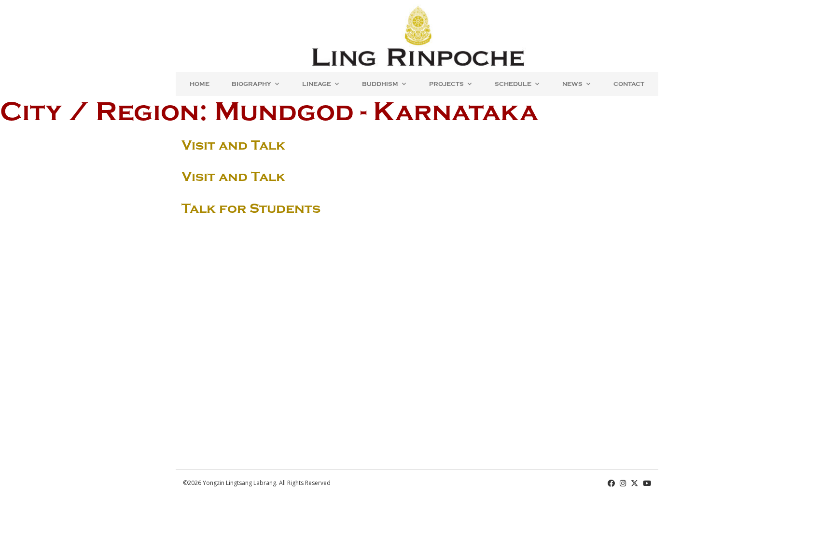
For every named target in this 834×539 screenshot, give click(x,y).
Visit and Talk (233, 145)
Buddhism (380, 84)
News (572, 84)
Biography (251, 84)
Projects (446, 84)
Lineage (316, 84)
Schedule (513, 84)
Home (199, 84)
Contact (628, 84)
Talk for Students (250, 208)
